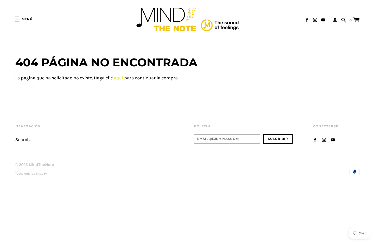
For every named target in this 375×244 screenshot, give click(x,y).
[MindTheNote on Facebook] (307, 19)
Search (22, 139)
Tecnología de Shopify (31, 173)
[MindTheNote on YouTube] (323, 19)
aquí (118, 78)
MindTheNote (41, 164)
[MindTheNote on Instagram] (315, 19)
